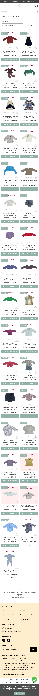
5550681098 (9, 628)
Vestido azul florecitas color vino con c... (29, 538)
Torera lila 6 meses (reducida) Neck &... (10, 279)
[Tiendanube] (19, 680)
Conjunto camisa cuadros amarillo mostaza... (29, 376)
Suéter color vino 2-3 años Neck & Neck (10, 52)
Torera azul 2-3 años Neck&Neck (10, 181)
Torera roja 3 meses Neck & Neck (29, 246)
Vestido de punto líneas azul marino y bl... (10, 117)
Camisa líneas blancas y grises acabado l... (10, 214)
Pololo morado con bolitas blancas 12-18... (10, 246)
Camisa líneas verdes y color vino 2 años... (10, 441)
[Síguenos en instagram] (3, 640)
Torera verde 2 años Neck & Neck (10, 311)
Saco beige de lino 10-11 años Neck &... (29, 441)
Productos (23, 610)
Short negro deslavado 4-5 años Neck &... (10, 408)
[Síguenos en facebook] (8, 640)
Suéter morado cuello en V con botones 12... (10, 344)
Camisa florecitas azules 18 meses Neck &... (29, 344)
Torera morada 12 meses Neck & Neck (29, 279)
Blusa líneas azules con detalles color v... (10, 149)
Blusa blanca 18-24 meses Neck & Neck (29, 149)
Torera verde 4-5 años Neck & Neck (29, 84)
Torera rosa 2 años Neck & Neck (10, 376)
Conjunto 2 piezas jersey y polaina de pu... (10, 571)
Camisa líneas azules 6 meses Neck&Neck (10, 538)
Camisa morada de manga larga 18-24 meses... (10, 473)
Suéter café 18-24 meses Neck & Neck (29, 181)
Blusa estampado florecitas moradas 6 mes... (29, 408)
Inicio (3, 17)
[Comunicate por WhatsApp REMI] (34, 679)
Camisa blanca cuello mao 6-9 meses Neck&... (29, 506)
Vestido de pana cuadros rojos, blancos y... (29, 117)
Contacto (5, 619)
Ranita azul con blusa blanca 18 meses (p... (29, 52)
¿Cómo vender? (7, 615)
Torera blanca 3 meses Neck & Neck (10, 506)
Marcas (9, 17)
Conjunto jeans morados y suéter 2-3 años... (10, 84)
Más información (25, 619)
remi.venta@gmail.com (13, 631)
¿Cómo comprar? (26, 615)
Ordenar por (6, 21)
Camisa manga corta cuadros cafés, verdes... (29, 311)
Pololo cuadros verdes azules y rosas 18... (29, 214)
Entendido (19, 693)
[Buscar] (37, 11)
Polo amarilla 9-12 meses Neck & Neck (29, 473)
